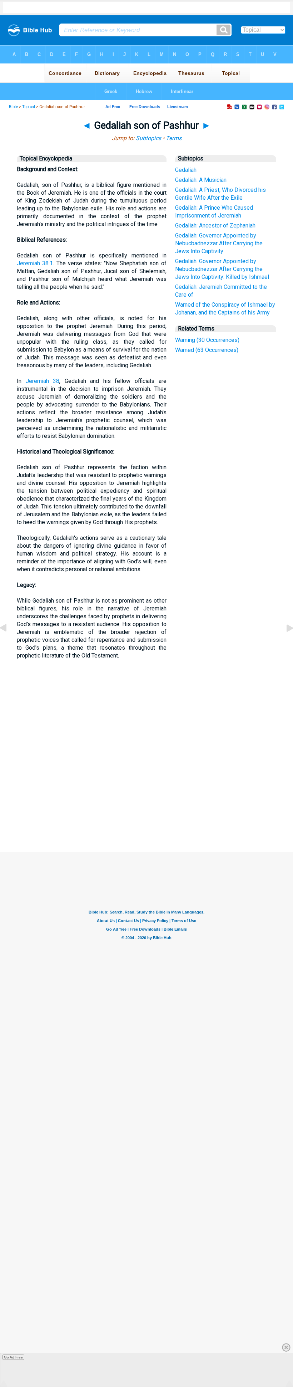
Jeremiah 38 (43, 381)
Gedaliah (186, 170)
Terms (174, 138)
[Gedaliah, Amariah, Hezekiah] (284, 644)
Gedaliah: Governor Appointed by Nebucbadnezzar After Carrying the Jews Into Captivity (219, 243)
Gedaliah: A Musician (201, 179)
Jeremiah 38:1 (35, 263)
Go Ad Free (13, 1357)
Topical (28, 106)
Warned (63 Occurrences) (206, 350)
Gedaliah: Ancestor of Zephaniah (215, 225)
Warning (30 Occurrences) (207, 340)
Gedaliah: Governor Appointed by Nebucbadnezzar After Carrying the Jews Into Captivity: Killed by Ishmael (222, 269)
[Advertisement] (153, 799)
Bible (13, 106)
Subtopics (148, 138)
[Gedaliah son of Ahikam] (9, 644)
